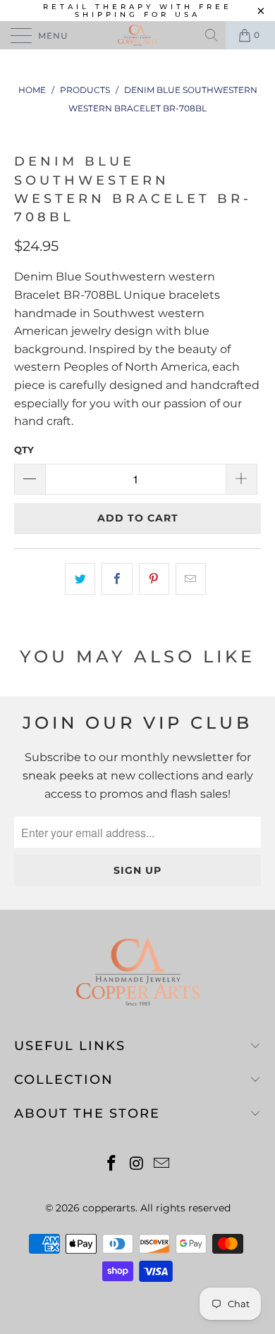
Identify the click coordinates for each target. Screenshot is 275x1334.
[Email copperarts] (162, 1164)
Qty (24, 449)
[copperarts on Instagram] (136, 1164)
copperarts (108, 1208)
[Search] (212, 35)
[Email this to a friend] (191, 579)
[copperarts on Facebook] (111, 1164)
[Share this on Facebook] (117, 579)
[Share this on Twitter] (80, 579)
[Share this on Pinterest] (154, 579)
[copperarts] (138, 35)
